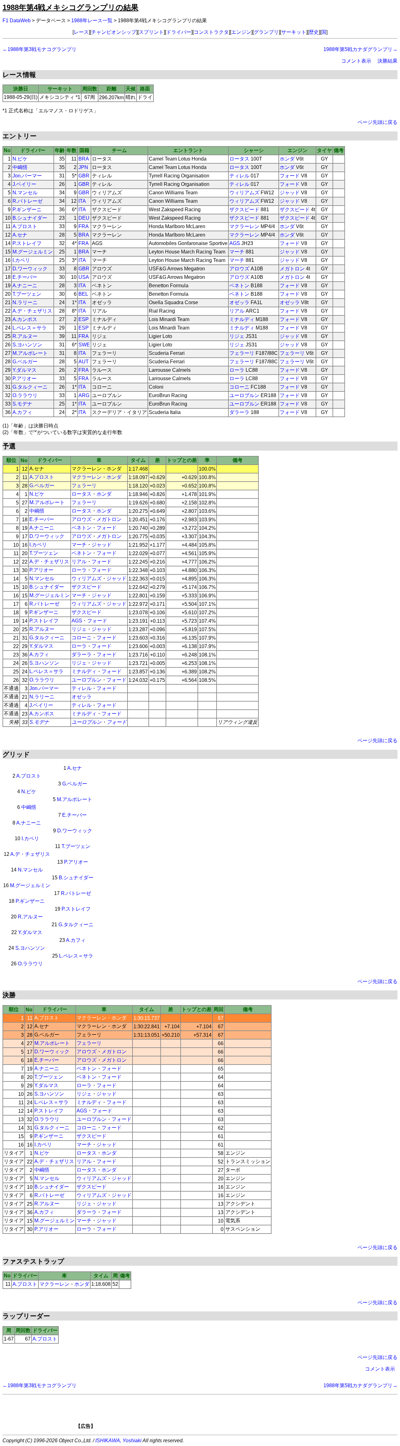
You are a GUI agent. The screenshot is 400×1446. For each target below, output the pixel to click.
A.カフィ (22, 412)
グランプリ (266, 32)
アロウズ (239, 268)
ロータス (239, 158)
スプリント (151, 32)
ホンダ (287, 158)
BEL (83, 294)
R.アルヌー (25, 336)
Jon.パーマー (27, 175)
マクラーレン (244, 226)
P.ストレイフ (27, 243)
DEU (83, 218)
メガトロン (292, 268)
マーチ (236, 251)
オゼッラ (239, 302)
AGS (234, 243)
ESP (83, 319)
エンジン (241, 32)
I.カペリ (21, 260)
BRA (83, 158)
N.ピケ (20, 158)
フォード (290, 175)
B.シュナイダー (29, 218)
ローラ (236, 370)
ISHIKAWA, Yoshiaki (118, 1440)
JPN (83, 167)
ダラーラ (239, 412)
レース (81, 32)
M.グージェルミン (32, 251)
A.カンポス (24, 319)
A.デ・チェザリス (32, 311)
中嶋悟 (20, 167)
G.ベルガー (25, 361)
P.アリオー (24, 378)
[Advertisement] (210, 1414)
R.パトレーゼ (27, 201)
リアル (236, 311)
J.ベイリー (24, 184)
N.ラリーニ (25, 302)
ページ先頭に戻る (378, 122)
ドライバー (178, 32)
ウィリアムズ (244, 192)
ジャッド (290, 192)
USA (83, 277)
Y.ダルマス (24, 370)
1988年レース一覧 (91, 20)
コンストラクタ (211, 32)
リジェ (236, 336)
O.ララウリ (25, 395)
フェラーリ (241, 353)
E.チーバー (24, 277)
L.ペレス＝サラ (29, 327)
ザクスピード (244, 209)
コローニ (239, 387)
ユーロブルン (244, 395)
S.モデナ (22, 403)
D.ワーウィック (30, 268)
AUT (83, 361)
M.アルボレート (30, 353)
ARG (83, 395)
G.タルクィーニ (30, 387)
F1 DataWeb (16, 20)
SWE (84, 344)
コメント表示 (356, 61)
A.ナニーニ (24, 285)
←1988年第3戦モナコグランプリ (39, 49)
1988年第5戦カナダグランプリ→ (360, 49)
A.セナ (19, 235)
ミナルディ (241, 319)
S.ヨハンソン (27, 344)
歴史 (314, 32)
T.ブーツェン (26, 294)
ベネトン (239, 285)
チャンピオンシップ (113, 32)
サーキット (293, 32)
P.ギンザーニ (27, 209)
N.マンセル (25, 192)
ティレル (239, 175)
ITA (82, 201)
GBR (83, 175)
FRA (83, 226)
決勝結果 (388, 61)
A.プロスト (24, 226)
